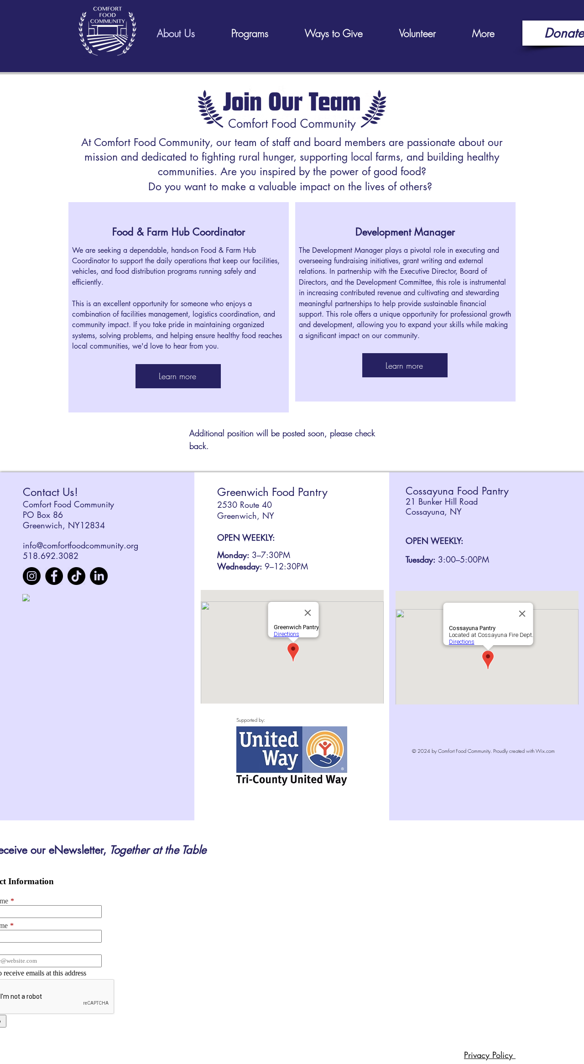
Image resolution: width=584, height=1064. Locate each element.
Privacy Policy (490, 1054)
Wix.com (545, 750)
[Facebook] (54, 576)
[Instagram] (32, 576)
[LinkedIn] (99, 576)
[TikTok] (76, 576)
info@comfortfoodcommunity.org (80, 545)
